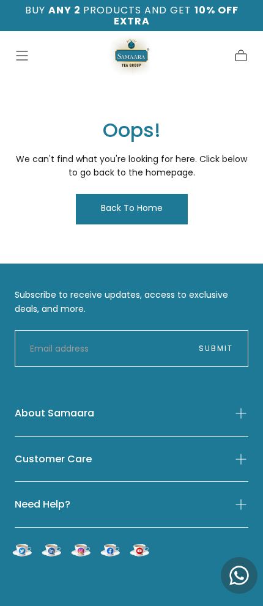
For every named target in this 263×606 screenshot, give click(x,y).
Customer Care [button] (53, 459)
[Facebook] (110, 549)
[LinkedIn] (51, 549)
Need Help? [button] (42, 504)
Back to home (132, 208)
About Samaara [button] (54, 413)
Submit (216, 348)
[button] (22, 55)
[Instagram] (80, 549)
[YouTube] (139, 549)
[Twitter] (22, 549)
